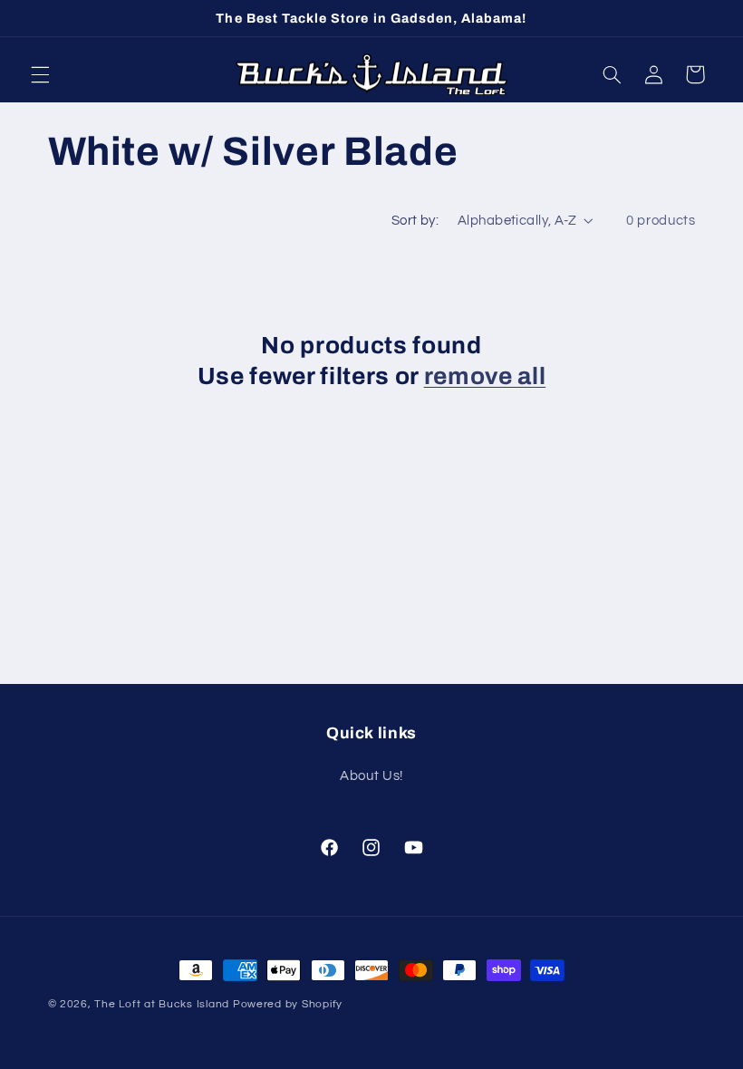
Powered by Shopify (288, 1004)
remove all (485, 376)
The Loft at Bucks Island (161, 1004)
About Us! (371, 776)
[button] (40, 74)
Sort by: (415, 220)
